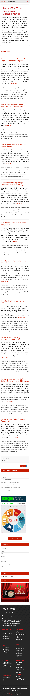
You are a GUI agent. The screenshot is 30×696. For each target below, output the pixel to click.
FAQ (18, 87)
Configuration (9, 87)
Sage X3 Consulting (11, 90)
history (5, 327)
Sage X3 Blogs (16, 96)
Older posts (5, 460)
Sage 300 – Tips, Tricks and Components (10, 482)
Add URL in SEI (4, 134)
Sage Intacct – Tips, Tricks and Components (11, 490)
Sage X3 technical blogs (15, 98)
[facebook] (3, 612)
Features (21, 87)
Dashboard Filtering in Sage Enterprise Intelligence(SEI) (12, 184)
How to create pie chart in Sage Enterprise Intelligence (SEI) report (15, 380)
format (22, 287)
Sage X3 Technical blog (19, 136)
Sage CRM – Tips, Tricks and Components (10, 484)
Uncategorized (7, 132)
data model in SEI (18, 170)
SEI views (17, 294)
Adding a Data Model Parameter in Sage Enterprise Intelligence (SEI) (14, 60)
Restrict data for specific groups (16, 365)
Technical (24, 90)
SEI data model (10, 294)
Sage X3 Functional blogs (7, 136)
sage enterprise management (16, 134)
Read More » (14, 83)
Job (8, 327)
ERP (17, 645)
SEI (22, 98)
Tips (28, 90)
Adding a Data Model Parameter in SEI (18, 92)
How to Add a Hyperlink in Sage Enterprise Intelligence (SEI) (13, 105)
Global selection (20, 445)
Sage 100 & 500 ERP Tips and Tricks (9, 479)
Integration (9, 88)
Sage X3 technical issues (15, 413)
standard (19, 90)
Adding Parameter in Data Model (18, 94)
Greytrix (26, 87)
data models (4, 409)
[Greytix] (12, 609)
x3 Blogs (8, 254)
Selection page (14, 451)
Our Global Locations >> (9, 625)
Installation (3, 88)
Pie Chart (10, 409)
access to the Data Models (7, 170)
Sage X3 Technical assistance (8, 174)
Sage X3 (5, 90)
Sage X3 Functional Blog (13, 252)
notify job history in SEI (15, 327)
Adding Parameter (5, 94)
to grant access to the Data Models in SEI (13, 176)
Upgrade (3, 92)
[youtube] (12, 612)
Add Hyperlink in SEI (23, 132)
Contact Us (15, 539)
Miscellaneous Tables (18, 88)
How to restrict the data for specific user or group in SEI (13, 338)
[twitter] (6, 612)
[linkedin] (9, 612)
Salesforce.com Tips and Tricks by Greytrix (11, 487)
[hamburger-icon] (27, 1)
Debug (14, 87)
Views (25, 413)
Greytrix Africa (4, 477)
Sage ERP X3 (4, 96)
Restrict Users (20, 367)
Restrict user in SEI (12, 367)
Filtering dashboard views (10, 210)
